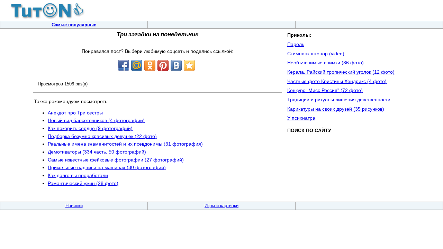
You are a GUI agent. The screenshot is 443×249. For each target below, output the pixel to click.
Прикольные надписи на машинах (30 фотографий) (107, 167)
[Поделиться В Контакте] (176, 65)
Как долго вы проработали (78, 175)
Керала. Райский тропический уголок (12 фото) (341, 72)
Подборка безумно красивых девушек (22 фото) (102, 136)
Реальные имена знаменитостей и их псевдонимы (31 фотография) (125, 144)
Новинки (74, 205)
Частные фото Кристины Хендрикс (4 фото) (337, 81)
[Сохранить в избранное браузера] (189, 65)
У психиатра (301, 118)
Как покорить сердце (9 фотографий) (90, 128)
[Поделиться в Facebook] (123, 65)
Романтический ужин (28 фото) (83, 183)
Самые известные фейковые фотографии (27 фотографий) (116, 160)
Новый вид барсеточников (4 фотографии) (96, 120)
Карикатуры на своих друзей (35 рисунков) (335, 109)
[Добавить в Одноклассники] (149, 65)
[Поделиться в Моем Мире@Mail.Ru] (136, 65)
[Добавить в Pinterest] (163, 65)
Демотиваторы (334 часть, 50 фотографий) (97, 152)
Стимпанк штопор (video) (315, 53)
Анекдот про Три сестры (75, 113)
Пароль (295, 44)
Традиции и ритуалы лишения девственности (338, 99)
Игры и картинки (221, 205)
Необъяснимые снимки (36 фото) (325, 62)
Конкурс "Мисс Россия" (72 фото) (325, 90)
